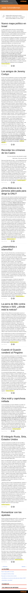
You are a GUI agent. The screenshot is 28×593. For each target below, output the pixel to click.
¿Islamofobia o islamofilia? (6, 580)
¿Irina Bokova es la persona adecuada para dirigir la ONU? (13, 191)
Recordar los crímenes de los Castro (9, 575)
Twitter (12, 66)
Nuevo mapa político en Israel (7, 571)
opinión (4, 1)
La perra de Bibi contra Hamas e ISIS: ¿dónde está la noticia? (13, 307)
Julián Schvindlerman (10, 8)
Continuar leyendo (5, 63)
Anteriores (4, 566)
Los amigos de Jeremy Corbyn (7, 573)
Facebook (14, 66)
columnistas (7, 3)
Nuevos (24, 566)
